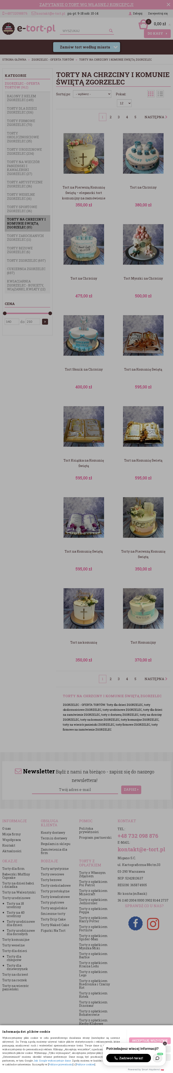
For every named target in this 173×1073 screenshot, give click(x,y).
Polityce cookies (85, 1064)
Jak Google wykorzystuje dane (52, 1060)
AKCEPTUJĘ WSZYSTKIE (150, 1040)
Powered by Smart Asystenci (146, 1069)
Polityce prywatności (61, 1064)
